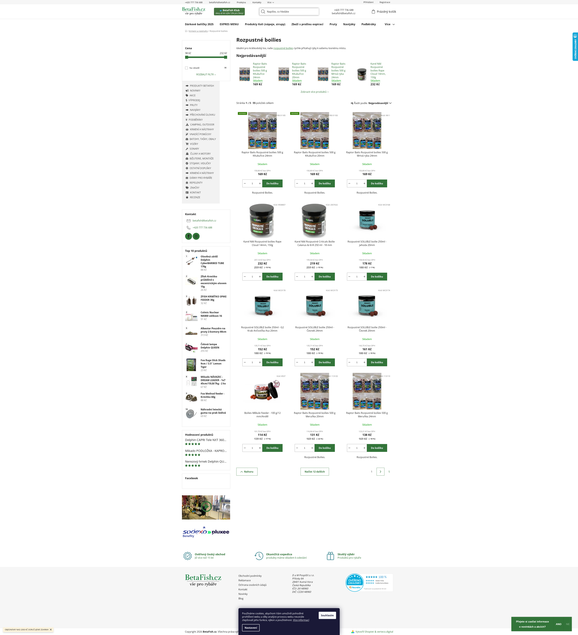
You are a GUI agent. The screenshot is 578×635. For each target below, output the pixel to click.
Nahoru (248, 471)
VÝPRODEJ (194, 100)
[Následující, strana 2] (380, 472)
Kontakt (242, 589)
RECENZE (195, 197)
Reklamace (244, 580)
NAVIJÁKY (195, 110)
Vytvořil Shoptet (365, 631)
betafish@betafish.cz (219, 2)
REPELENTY (196, 182)
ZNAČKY (194, 187)
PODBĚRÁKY (196, 119)
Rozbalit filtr (205, 74)
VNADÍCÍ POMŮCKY (200, 134)
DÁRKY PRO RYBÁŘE (201, 178)
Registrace (385, 2)
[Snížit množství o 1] (245, 183)
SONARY (194, 148)
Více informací (301, 620)
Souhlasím (327, 615)
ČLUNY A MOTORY (200, 153)
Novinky (243, 594)
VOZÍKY (194, 144)
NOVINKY (195, 90)
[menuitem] (199, 24)
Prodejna (241, 2)
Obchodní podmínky (250, 575)
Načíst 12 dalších (315, 471)
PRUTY (194, 105)
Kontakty (257, 2)
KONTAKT (195, 192)
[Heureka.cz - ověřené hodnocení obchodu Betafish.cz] (369, 583)
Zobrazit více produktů (314, 91)
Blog (240, 598)
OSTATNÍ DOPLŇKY (200, 168)
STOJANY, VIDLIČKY (200, 163)
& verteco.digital (384, 631)
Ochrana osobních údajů (252, 585)
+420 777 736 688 (193, 2)
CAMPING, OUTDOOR (202, 124)
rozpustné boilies (283, 48)
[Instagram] (196, 236)
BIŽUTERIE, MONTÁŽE (202, 158)
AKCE (193, 95)
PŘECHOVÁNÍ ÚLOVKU (202, 114)
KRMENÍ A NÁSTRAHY (202, 129)
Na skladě (207, 67)
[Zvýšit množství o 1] (260, 183)
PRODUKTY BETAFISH (202, 85)
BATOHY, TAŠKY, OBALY (203, 139)
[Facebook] (188, 236)
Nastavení (251, 627)
